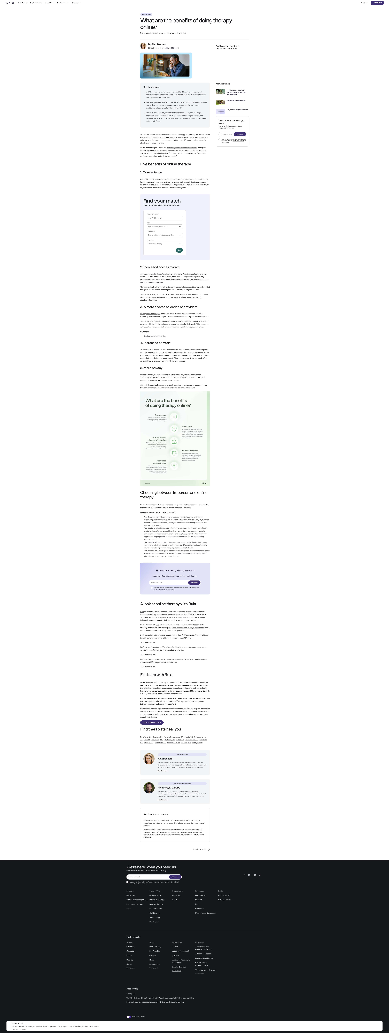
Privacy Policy (170, 589)
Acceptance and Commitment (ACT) (203, 948)
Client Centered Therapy (205, 970)
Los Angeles (154, 951)
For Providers (35, 3)
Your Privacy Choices (138, 1016)
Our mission (200, 895)
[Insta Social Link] (244, 875)
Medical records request (205, 913)
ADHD (175, 947)
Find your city (197, 743)
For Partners (61, 3)
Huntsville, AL (160, 743)
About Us (48, 3)
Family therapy (155, 909)
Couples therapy (156, 904)
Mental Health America (160, 274)
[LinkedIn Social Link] (249, 875)
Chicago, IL (198, 737)
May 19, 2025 (226, 48)
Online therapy (155, 895)
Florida (129, 955)
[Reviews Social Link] (260, 875)
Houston (153, 960)
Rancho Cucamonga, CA (173, 737)
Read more (162, 771)
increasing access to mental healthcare (182, 148)
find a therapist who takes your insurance (188, 628)
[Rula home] (9, 3)
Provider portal (224, 900)
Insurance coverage (134, 904)
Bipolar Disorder (179, 967)
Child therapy (155, 913)
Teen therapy (154, 918)
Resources (75, 3)
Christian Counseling (204, 958)
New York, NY (145, 737)
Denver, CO (148, 743)
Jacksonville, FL (191, 740)
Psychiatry (153, 922)
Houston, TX (157, 737)
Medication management (136, 900)
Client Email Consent (238, 140)
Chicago (152, 955)
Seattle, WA (186, 743)
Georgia (129, 960)
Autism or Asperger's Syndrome (181, 961)
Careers (198, 900)
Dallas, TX (180, 740)
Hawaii (129, 964)
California (130, 947)
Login (363, 3)
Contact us (199, 909)
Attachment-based (203, 954)
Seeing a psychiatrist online (155, 336)
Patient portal (224, 895)
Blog (197, 904)
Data (142, 612)
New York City (155, 947)
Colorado (130, 951)
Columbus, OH (157, 740)
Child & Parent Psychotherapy (201, 964)
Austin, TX (189, 737)
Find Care (21, 3)
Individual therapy (156, 900)
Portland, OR (170, 740)
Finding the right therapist (150, 314)
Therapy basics (146, 14)
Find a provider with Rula (152, 722)
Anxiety (175, 955)
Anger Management (180, 951)
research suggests (167, 151)
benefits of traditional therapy (173, 135)
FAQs (128, 909)
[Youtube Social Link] (255, 875)
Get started (377, 3)
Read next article (200, 849)
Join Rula (176, 895)
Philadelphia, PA (173, 743)
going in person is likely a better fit (180, 548)
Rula (184, 617)
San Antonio (154, 964)
